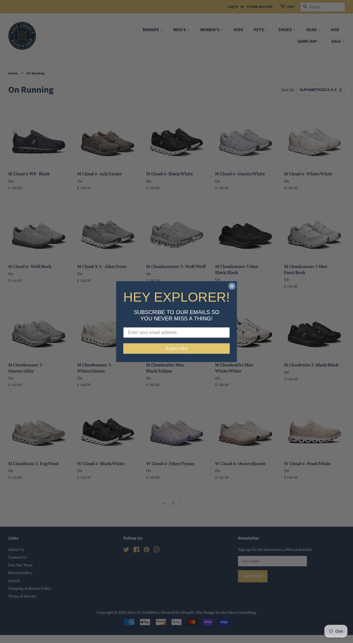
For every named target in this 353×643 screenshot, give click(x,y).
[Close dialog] (232, 286)
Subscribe (176, 348)
